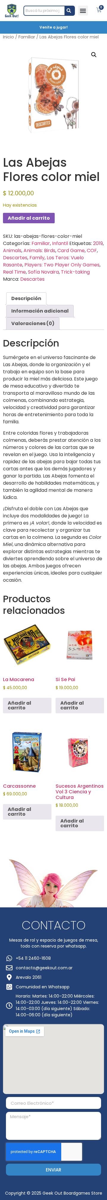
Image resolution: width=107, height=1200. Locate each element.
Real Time (14, 272)
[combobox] (44, 11)
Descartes (15, 257)
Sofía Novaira (43, 272)
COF (92, 250)
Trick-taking (75, 272)
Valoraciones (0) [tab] (32, 323)
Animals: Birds (39, 250)
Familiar (26, 37)
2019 (98, 243)
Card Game (71, 250)
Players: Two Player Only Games (62, 264)
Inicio (8, 37)
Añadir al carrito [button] (19, 705)
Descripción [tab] (26, 298)
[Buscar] (70, 11)
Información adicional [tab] (40, 311)
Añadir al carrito (29, 218)
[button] (83, 10)
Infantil (60, 243)
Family (37, 257)
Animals (12, 250)
